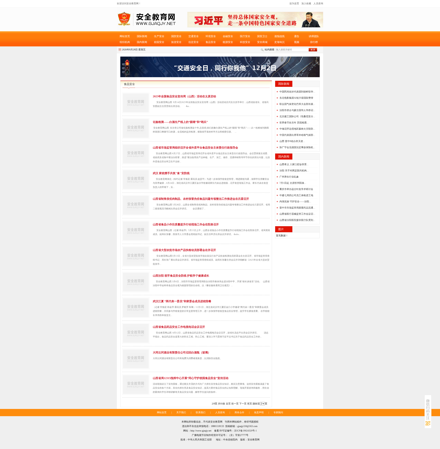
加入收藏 (306, 3)
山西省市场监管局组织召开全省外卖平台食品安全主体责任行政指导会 (195, 147)
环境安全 (211, 36)
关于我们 (181, 412)
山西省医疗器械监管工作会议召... (297, 214)
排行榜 (314, 42)
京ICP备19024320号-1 (245, 430)
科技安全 (245, 42)
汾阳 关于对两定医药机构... (294, 170)
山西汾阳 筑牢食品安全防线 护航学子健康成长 (181, 275)
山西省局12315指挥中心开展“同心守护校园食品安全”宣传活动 (190, 378)
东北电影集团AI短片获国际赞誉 (296, 98)
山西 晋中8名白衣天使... (292, 141)
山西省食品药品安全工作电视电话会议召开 (179, 326)
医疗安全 (245, 36)
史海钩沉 (279, 42)
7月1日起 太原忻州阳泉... (292, 183)
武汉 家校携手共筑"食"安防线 (171, 173)
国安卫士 (262, 36)
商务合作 (239, 412)
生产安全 (159, 36)
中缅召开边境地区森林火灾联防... (297, 129)
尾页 (249, 403)
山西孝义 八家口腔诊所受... (294, 164)
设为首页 (294, 3)
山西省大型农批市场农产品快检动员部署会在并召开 (184, 250)
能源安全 (228, 42)
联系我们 (200, 412)
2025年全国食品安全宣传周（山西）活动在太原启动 (184, 96)
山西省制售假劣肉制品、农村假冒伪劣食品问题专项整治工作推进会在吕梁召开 (201, 198)
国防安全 (176, 36)
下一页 (242, 403)
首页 (228, 403)
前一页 (235, 403)
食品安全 (211, 42)
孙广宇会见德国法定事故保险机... (297, 147)
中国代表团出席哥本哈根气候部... (297, 135)
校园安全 (159, 42)
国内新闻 (142, 42)
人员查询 (318, 3)
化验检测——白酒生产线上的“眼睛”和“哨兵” (180, 122)
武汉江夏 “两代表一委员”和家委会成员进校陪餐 (182, 301)
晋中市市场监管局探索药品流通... (297, 207)
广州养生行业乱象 (289, 177)
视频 (296, 42)
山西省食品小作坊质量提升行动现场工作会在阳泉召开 (186, 224)
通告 (296, 36)
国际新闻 (142, 36)
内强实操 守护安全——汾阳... (295, 201)
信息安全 (193, 42)
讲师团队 (314, 36)
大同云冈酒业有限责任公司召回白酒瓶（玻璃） (182, 352)
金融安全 (228, 36)
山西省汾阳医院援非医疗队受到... (297, 220)
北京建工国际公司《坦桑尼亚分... (297, 116)
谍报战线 (279, 36)
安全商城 (262, 42)
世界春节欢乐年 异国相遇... (294, 122)
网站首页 (125, 36)
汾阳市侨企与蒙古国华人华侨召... (297, 110)
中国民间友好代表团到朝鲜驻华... (297, 91)
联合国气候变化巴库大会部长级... (297, 104)
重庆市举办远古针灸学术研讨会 (296, 189)
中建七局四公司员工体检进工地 (296, 195)
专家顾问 (278, 412)
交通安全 (193, 36)
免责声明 (259, 412)
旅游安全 (176, 42)
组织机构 (125, 42)
